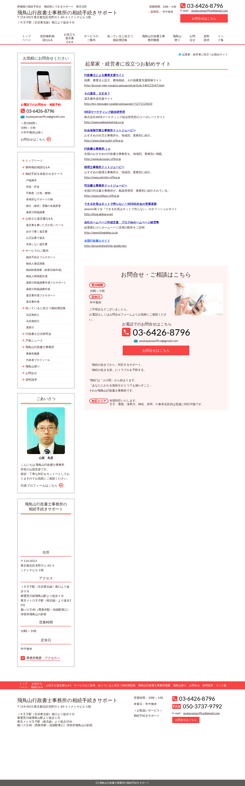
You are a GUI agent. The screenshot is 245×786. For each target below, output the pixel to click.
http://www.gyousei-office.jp (102, 159)
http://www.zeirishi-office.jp (102, 177)
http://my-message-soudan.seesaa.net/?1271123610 (118, 103)
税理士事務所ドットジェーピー (104, 167)
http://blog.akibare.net (98, 214)
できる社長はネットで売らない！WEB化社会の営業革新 (120, 203)
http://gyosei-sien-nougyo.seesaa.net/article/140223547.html (124, 85)
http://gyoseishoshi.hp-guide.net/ (105, 245)
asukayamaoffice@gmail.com (209, 10)
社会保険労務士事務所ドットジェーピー (110, 130)
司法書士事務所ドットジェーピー (105, 185)
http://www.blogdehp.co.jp (101, 232)
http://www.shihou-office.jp (101, 195)
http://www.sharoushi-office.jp (103, 140)
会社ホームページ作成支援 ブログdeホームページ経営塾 (121, 222)
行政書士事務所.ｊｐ (97, 148)
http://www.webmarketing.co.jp (104, 122)
